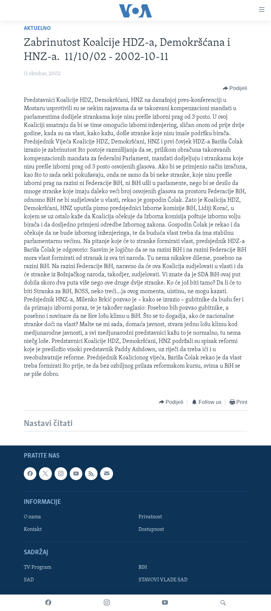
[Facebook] (48, 603)
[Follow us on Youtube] (76, 473)
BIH (142, 567)
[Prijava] (106, 473)
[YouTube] (165, 603)
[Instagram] (107, 603)
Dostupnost (151, 529)
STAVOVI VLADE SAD (162, 580)
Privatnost (150, 517)
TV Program (37, 567)
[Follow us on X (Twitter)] (45, 473)
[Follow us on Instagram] (61, 473)
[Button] (235, 88)
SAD (29, 580)
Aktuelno (37, 29)
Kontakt (33, 529)
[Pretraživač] (223, 603)
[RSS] (91, 473)
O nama (32, 517)
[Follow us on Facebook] (30, 473)
